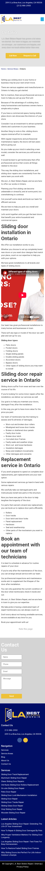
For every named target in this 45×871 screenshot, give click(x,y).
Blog (3, 757)
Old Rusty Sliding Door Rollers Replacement (20, 785)
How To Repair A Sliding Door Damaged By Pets (21, 830)
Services (5, 750)
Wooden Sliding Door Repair (13, 812)
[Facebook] (20, 11)
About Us (5, 760)
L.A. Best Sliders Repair (23, 864)
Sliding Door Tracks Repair (12, 802)
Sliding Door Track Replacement (15, 774)
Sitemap (38, 864)
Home (3, 69)
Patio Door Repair (8, 792)
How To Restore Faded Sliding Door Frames (20, 848)
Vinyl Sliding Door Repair (11, 809)
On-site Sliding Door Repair (12, 788)
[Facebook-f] (19, 740)
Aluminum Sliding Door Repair (14, 778)
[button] (42, 19)
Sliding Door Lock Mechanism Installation (19, 795)
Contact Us (6, 764)
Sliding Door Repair (9, 799)
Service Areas (13, 69)
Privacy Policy (22, 867)
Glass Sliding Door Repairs (12, 781)
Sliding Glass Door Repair (12, 806)
